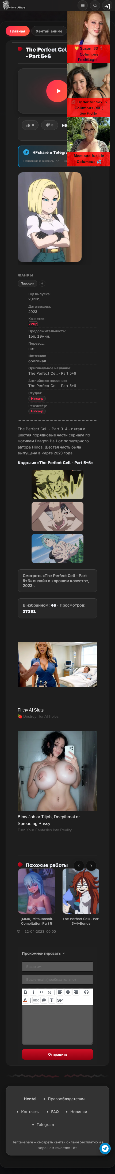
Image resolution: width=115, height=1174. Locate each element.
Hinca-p (37, 398)
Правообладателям (66, 1098)
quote (43, 1000)
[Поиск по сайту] (95, 5)
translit (51, 1000)
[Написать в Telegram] (105, 1148)
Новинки (78, 1111)
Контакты (30, 1111)
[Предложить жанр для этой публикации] (42, 283)
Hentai (30, 1098)
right (75, 992)
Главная (17, 31)
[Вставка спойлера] (59, 1000)
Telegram (45, 1124)
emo (86, 992)
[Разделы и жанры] (83, 5)
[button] (57, 91)
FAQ (55, 1111)
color (25, 1000)
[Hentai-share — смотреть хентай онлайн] (13, 5)
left (59, 992)
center (67, 992)
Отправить (57, 1054)
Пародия (27, 283)
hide (35, 1000)
